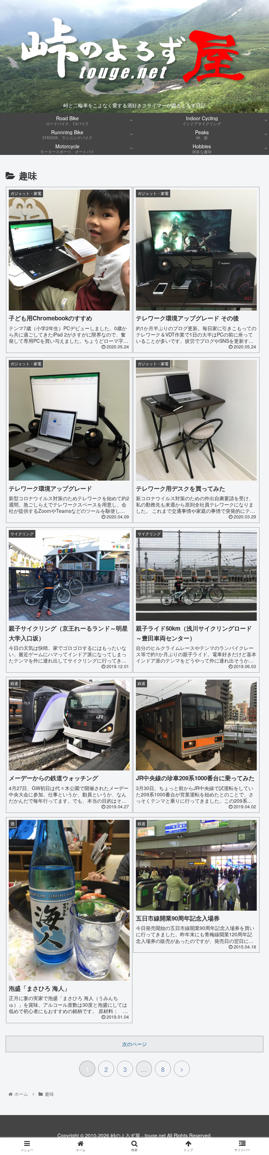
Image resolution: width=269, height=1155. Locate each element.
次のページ (134, 1043)
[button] (248, 805)
